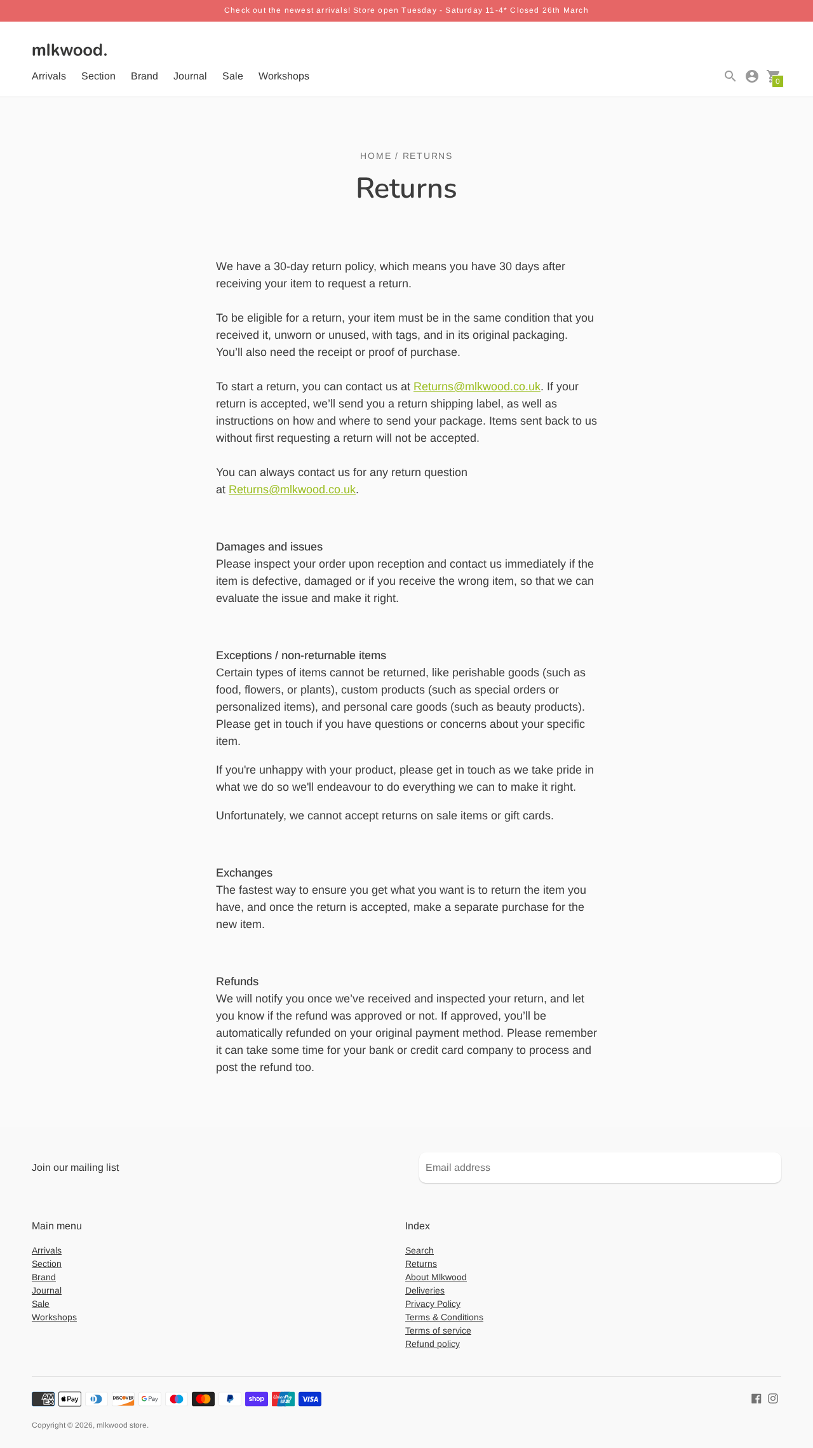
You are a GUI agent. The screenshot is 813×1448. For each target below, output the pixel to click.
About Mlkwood (436, 1277)
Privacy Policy (432, 1304)
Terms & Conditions (444, 1317)
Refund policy (432, 1344)
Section (98, 76)
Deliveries (425, 1290)
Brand (144, 76)
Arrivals (49, 76)
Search (419, 1250)
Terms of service (438, 1330)
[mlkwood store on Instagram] (773, 1397)
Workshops (284, 76)
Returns (421, 1264)
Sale (232, 76)
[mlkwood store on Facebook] (756, 1397)
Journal (190, 76)
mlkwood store (122, 1425)
